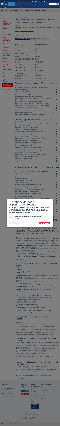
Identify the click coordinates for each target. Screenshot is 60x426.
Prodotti (10, 4)
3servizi (17, 218)
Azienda (18, 4)
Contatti (23, 4)
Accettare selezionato (14, 223)
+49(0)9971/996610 (6, 1)
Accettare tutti (44, 223)
